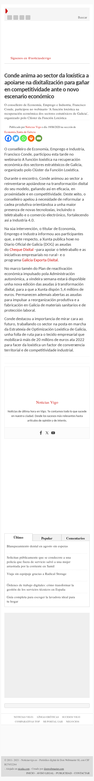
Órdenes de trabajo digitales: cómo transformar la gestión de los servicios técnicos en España (40, 587)
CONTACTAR (82, 773)
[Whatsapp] (23, 138)
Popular (46, 538)
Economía (10, 132)
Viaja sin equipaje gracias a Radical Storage (36, 573)
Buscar (82, 17)
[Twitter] (16, 17)
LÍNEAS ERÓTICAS (48, 717)
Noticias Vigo (33, 127)
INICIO (30, 773)
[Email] (38, 138)
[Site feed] (28, 17)
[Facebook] (10, 17)
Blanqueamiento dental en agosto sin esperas (37, 546)
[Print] (31, 138)
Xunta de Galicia (26, 132)
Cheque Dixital (21, 250)
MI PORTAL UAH (53, 721)
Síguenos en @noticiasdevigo (30, 58)
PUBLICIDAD (64, 773)
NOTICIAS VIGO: (24, 717)
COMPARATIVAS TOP (27, 721)
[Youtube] (22, 17)
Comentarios (75, 538)
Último (18, 537)
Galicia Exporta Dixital (40, 260)
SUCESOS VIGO (71, 717)
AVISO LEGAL (45, 773)
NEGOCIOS (72, 721)
